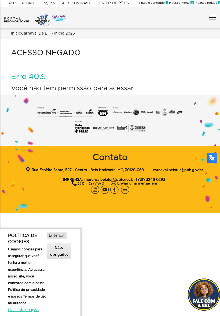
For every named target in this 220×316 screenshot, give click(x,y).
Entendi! (56, 236)
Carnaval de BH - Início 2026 (48, 33)
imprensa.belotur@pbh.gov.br (109, 180)
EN (102, 3)
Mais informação (23, 310)
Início (16, 33)
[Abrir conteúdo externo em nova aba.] (95, 188)
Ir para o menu (180, 2)
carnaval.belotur (167, 170)
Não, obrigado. (59, 250)
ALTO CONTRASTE (77, 3)
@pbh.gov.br (192, 170)
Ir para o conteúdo (152, 2)
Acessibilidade (21, 3)
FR (108, 3)
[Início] (27, 16)
